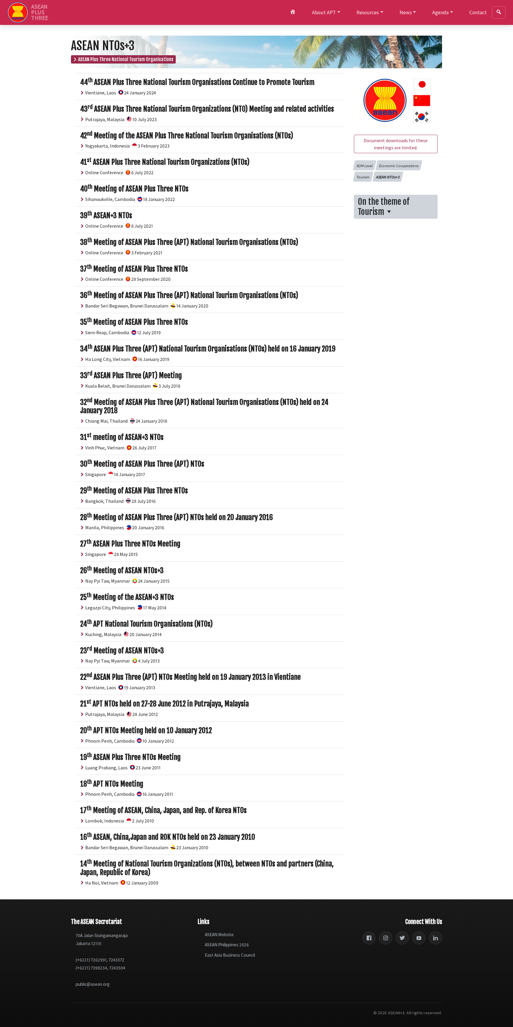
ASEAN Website (219, 934)
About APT (324, 12)
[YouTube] (418, 937)
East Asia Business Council (230, 955)
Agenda (440, 12)
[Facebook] (369, 937)
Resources (368, 12)
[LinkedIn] (435, 937)
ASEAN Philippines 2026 (227, 944)
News (406, 12)
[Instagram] (385, 937)
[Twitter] (402, 937)
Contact (478, 12)
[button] (364, 165)
